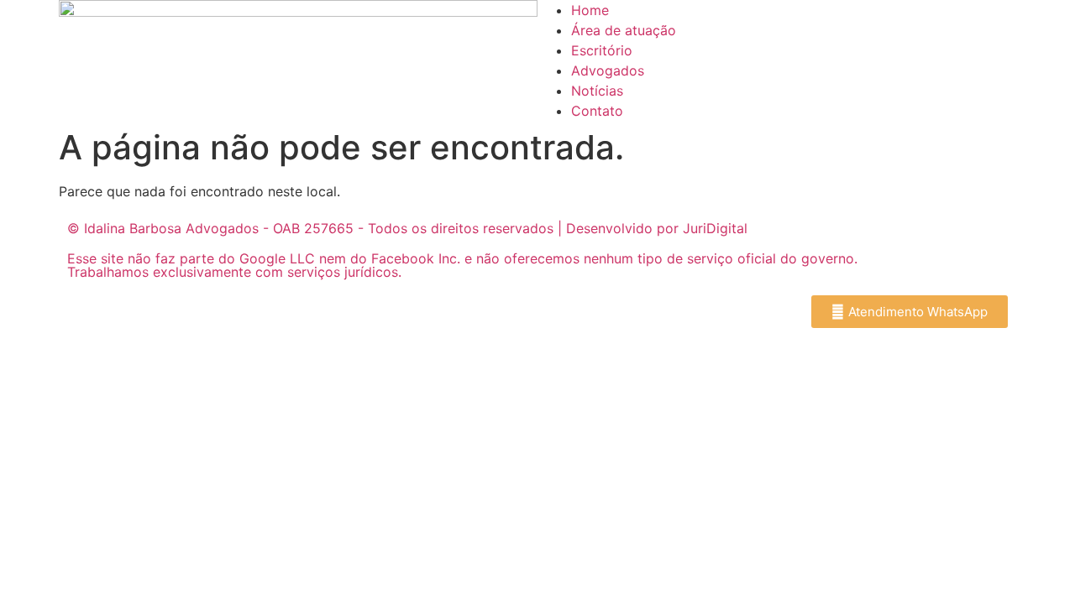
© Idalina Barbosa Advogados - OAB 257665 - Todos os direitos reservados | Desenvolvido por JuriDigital (407, 228)
